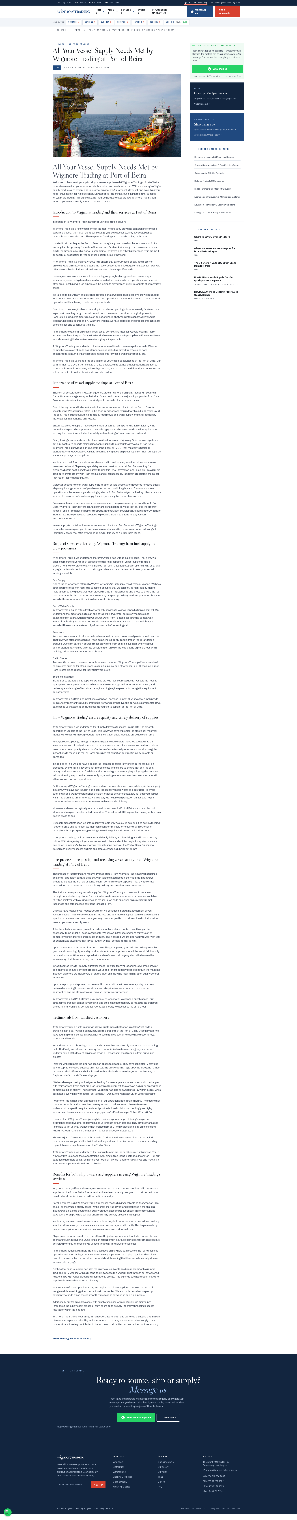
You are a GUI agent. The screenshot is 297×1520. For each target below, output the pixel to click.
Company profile (166, 1462)
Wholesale (118, 1462)
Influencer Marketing (159, 11)
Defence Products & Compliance (209, 181)
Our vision (162, 1472)
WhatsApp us (201, 11)
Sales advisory (120, 1482)
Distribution (118, 1467)
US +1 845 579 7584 (213, 1491)
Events (142, 11)
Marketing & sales (121, 1487)
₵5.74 (177, 22)
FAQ (160, 1487)
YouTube (236, 1508)
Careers (161, 1482)
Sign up (98, 1484)
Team (160, 1477)
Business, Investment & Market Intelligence (214, 157)
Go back (61, 30)
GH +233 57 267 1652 (213, 1481)
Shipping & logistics (122, 1477)
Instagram (213, 1508)
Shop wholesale (224, 11)
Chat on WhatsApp (197, 3)
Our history (163, 1467)
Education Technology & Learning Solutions (214, 205)
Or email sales (168, 1417)
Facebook (197, 1508)
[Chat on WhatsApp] (8, 1512)
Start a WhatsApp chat (139, 1417)
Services (126, 11)
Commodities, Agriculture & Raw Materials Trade (216, 165)
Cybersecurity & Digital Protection (209, 173)
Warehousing (119, 1472)
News (77, 30)
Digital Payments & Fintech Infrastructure (213, 189)
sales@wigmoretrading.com (225, 3)
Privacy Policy (104, 1508)
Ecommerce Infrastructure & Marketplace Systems (217, 197)
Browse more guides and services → (72, 1339)
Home (98, 11)
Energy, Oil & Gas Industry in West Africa (212, 213)
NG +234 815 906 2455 (214, 1476)
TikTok (225, 1508)
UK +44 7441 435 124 (213, 1486)
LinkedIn (184, 1508)
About (111, 11)
